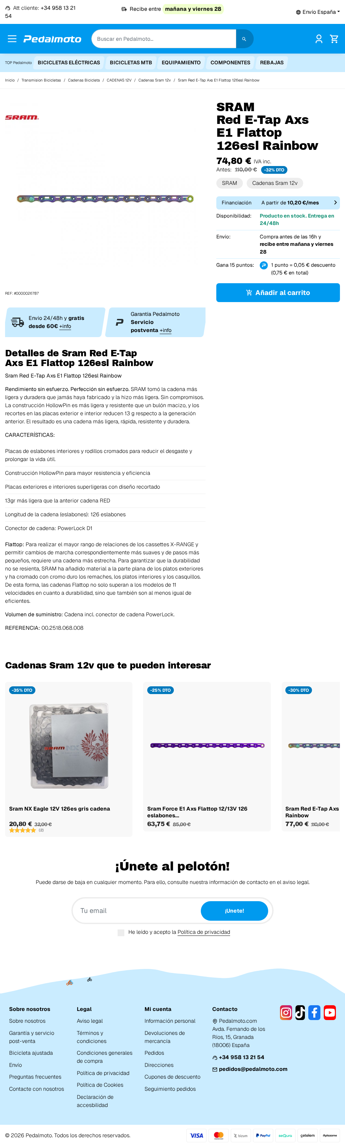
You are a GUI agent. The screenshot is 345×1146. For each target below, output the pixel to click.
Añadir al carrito (282, 292)
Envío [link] (15, 1065)
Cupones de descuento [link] (172, 1076)
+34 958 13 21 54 (241, 1057)
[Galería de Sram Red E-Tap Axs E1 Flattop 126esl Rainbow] (105, 198)
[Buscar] (245, 38)
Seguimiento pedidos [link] (170, 1088)
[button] (318, 11)
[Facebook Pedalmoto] (314, 1012)
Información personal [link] (170, 1020)
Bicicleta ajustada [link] (31, 1052)
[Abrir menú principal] (12, 39)
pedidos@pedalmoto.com (253, 1069)
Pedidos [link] (154, 1052)
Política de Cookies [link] (100, 1084)
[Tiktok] (300, 1012)
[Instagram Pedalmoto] (286, 1012)
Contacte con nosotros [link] (36, 1088)
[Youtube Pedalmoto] (330, 1012)
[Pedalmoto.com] (52, 38)
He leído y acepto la (179, 932)
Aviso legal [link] (90, 1020)
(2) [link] (41, 830)
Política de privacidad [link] (103, 1073)
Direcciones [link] (159, 1065)
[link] (318, 38)
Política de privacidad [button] (204, 932)
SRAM (229, 183)
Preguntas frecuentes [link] (35, 1076)
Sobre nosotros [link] (27, 1020)
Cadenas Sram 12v (274, 183)
